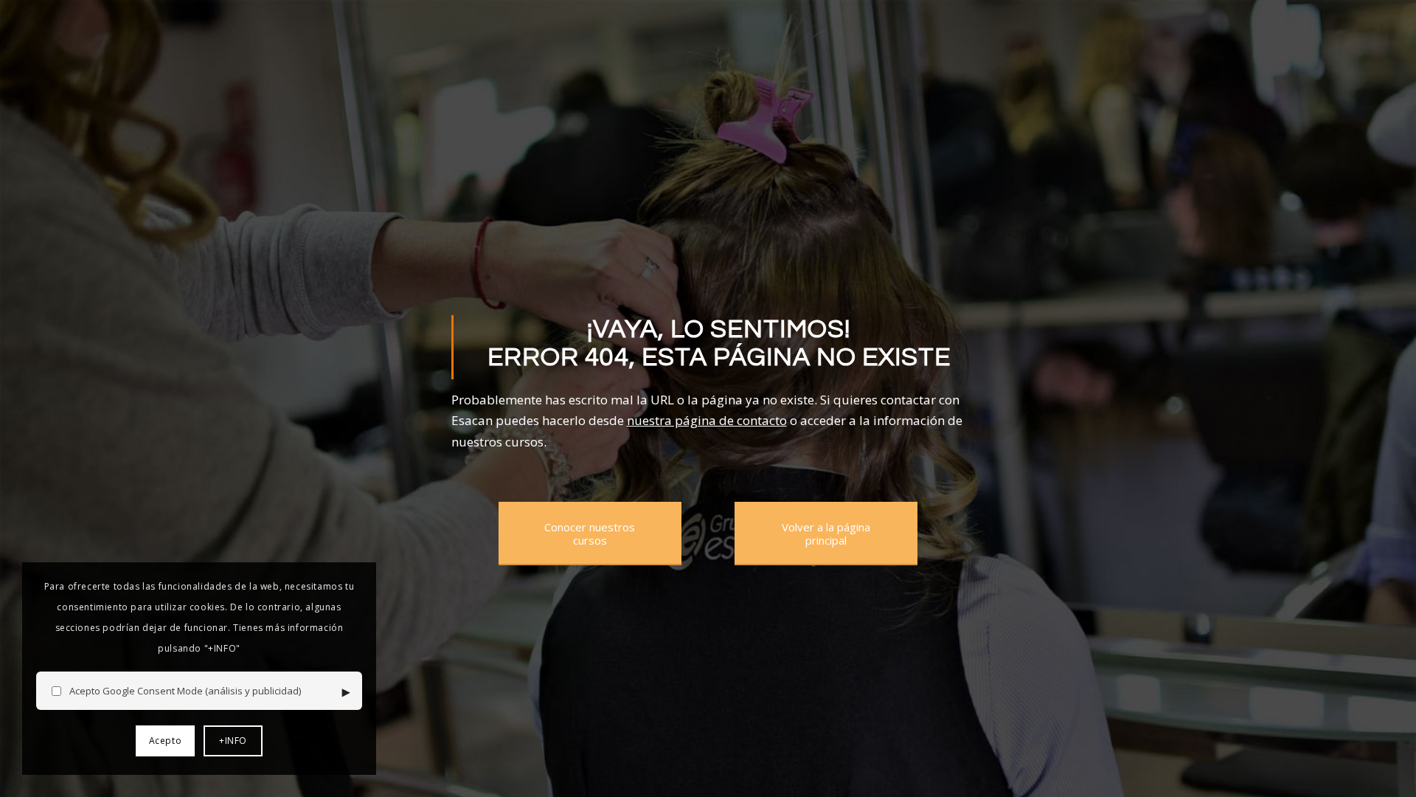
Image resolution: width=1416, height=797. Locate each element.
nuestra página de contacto (707, 420)
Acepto (165, 740)
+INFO (233, 740)
